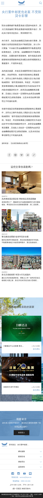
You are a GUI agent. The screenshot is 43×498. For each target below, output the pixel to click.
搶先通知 (36, 349)
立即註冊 (21, 427)
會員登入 (21, 432)
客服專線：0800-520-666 (21, 481)
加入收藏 (36, 346)
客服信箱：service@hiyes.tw (21, 477)
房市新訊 (12, 445)
